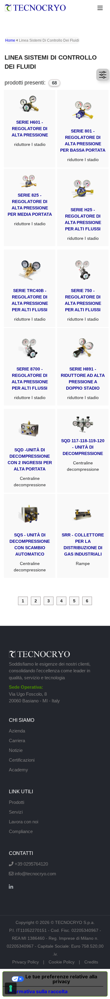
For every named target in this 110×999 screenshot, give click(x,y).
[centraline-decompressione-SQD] (29, 451)
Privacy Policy (25, 961)
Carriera (17, 740)
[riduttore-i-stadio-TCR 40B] (29, 288)
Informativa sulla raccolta (38, 991)
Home (10, 40)
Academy (18, 769)
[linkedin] (11, 887)
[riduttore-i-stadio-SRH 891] (82, 366)
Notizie (16, 750)
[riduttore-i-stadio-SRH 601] (29, 128)
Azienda (17, 730)
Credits (91, 961)
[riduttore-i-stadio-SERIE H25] (82, 207)
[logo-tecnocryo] (35, 8)
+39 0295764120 (30, 863)
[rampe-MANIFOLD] (82, 536)
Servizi (16, 812)
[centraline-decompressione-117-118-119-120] (82, 451)
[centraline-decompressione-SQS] (29, 536)
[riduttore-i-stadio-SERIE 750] (82, 288)
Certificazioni (22, 760)
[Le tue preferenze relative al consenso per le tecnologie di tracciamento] (10, 988)
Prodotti (16, 802)
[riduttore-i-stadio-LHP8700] (29, 366)
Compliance (21, 831)
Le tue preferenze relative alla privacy (61, 978)
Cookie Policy (62, 961)
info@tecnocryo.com (34, 873)
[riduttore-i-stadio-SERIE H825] (29, 207)
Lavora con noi (23, 821)
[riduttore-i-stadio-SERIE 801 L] (82, 128)
